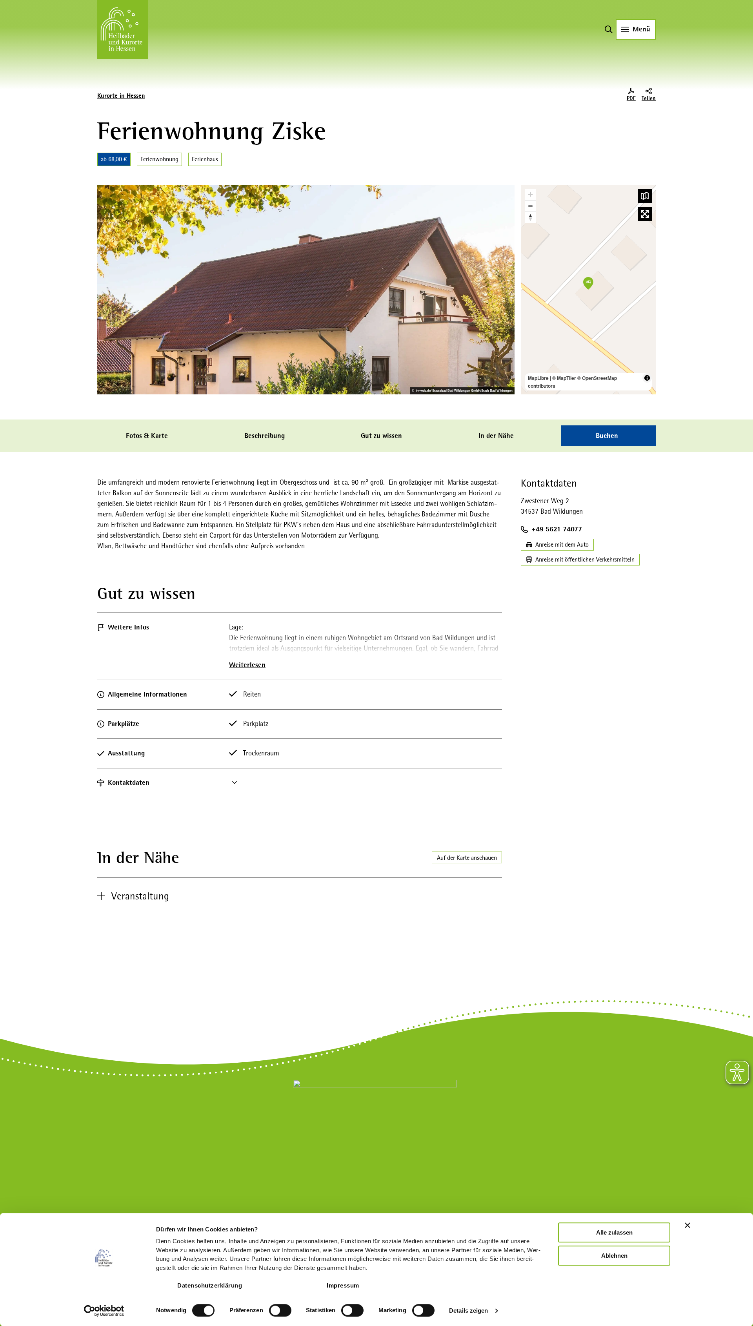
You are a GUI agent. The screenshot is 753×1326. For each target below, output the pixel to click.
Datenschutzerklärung (209, 1285)
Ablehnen (614, 1255)
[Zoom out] (530, 206)
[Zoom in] (530, 194)
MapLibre (538, 377)
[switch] (280, 1310)
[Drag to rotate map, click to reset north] (530, 217)
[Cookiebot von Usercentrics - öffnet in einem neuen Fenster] (104, 1311)
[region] (588, 289)
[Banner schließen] (687, 1225)
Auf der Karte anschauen (467, 857)
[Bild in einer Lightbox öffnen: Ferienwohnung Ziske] (306, 289)
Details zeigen (468, 1310)
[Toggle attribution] (647, 378)
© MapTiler (564, 377)
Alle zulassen (614, 1232)
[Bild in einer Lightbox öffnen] (375, 1132)
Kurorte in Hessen (121, 96)
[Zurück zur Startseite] (122, 29)
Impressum (343, 1285)
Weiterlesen (247, 664)
